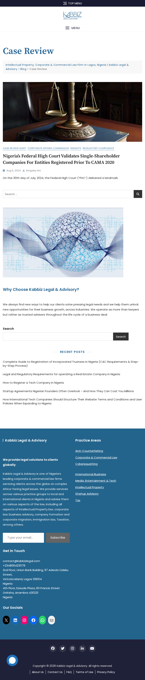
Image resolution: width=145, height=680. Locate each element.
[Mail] (51, 620)
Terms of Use (84, 672)
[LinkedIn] (15, 620)
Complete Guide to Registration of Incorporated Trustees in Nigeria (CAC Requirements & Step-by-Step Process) (71, 364)
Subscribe (57, 537)
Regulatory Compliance (98, 148)
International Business (90, 474)
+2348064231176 (14, 565)
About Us (38, 672)
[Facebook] (33, 620)
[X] (6, 620)
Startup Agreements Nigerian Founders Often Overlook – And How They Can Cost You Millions (68, 391)
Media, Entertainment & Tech (95, 481)
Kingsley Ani (33, 170)
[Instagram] (24, 620)
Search (8, 329)
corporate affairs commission (48, 148)
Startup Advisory (87, 494)
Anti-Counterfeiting (89, 451)
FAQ (69, 672)
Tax (77, 500)
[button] (72, 28)
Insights (75, 148)
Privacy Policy (106, 672)
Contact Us (55, 672)
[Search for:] (72, 194)
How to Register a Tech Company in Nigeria (33, 383)
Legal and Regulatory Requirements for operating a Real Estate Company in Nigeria (61, 374)
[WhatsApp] (42, 620)
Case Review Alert (14, 148)
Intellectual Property (89, 487)
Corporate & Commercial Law (96, 457)
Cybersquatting (86, 464)
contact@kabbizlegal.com (21, 561)
